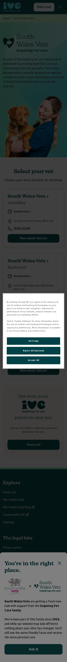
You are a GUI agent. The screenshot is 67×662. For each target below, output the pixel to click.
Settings (33, 340)
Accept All (33, 360)
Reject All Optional (33, 350)
